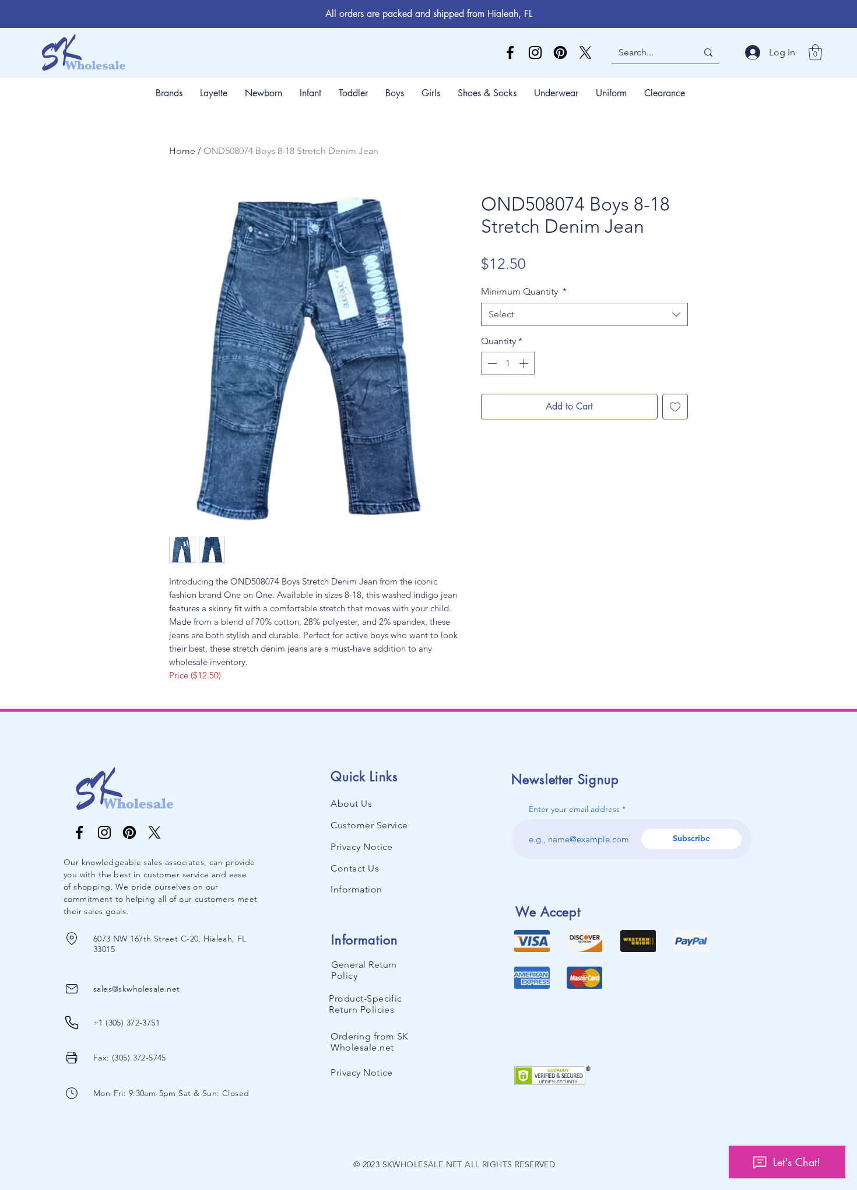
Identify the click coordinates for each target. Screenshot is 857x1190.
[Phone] (72, 939)
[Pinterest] (560, 52)
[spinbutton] (508, 363)
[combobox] (584, 314)
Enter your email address (574, 809)
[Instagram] (535, 52)
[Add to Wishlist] (675, 406)
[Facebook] (510, 52)
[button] (815, 52)
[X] (585, 52)
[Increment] (525, 363)
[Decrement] (491, 363)
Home (182, 150)
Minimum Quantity (524, 291)
